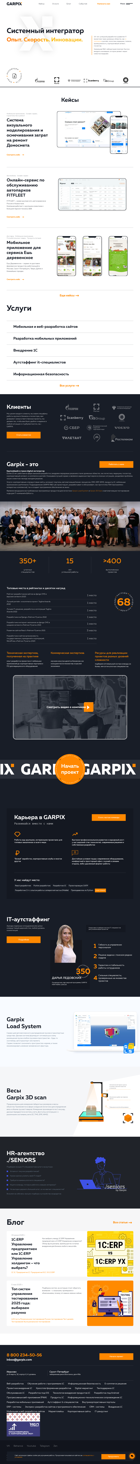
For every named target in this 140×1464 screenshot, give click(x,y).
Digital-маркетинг (84, 1388)
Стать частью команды (108, 817)
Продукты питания (34, 238)
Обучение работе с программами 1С (45, 1384)
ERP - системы (14, 1407)
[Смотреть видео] (88, 707)
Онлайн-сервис (31, 114)
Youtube (31, 1446)
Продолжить (113, 1457)
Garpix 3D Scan (96, 491)
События (83, 4)
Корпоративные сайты (79, 1411)
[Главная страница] (14, 3)
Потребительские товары (16, 238)
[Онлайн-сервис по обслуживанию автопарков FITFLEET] (95, 196)
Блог (69, 4)
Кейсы (41, 4)
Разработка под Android (106, 1393)
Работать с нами (116, 464)
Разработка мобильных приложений (25, 1402)
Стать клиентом (23, 435)
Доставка (10, 236)
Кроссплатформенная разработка (53, 1388)
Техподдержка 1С (105, 1388)
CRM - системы (97, 1407)
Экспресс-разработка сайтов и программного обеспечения (55, 1407)
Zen (55, 1446)
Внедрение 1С (115, 1407)
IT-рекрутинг (101, 1411)
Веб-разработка (15, 1384)
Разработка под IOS (38, 1393)
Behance (18, 1446)
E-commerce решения (115, 1384)
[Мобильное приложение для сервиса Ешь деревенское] (95, 258)
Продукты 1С (57, 1398)
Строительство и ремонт (16, 116)
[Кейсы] (14, 76)
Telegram (45, 1446)
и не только (100, 890)
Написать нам (103, 4)
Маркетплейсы (56, 1411)
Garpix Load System (80, 491)
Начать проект (116, 1356)
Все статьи (120, 1222)
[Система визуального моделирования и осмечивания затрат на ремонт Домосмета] (95, 134)
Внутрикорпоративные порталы (98, 1402)
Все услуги (67, 385)
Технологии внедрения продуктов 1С (71, 1393)
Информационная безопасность (84, 1384)
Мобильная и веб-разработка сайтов (26, 1411)
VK (8, 1446)
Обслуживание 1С (16, 1393)
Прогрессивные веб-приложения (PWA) (27, 1398)
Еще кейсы (67, 295)
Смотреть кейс (13, 155)
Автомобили (11, 176)
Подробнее (23, 940)
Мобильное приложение (16, 114)
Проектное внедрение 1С (19, 1388)
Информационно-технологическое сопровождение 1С (95, 1398)
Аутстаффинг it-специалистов (63, 1402)
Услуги (55, 4)
